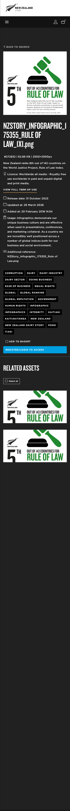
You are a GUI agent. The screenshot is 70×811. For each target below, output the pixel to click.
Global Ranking (32, 292)
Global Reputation (19, 299)
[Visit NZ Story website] (19, 8)
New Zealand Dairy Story (24, 325)
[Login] (55, 22)
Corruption (14, 273)
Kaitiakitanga (15, 318)
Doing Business (40, 279)
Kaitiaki (54, 312)
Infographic (39, 305)
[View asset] (35, 407)
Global (10, 292)
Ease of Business (17, 286)
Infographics (15, 312)
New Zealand (41, 318)
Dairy (31, 273)
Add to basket (20, 341)
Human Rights (15, 305)
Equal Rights (45, 286)
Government (47, 299)
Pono (52, 325)
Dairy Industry (51, 273)
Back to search (18, 47)
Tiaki (8, 331)
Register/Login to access (25, 349)
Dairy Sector (15, 279)
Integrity (37, 312)
